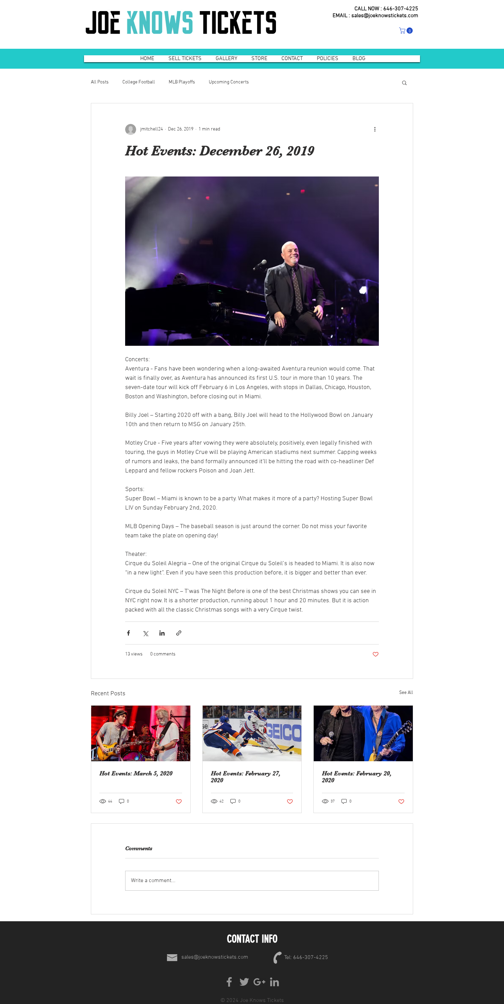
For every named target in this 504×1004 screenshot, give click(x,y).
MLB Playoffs (182, 82)
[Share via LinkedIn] (162, 633)
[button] (406, 30)
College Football (138, 82)
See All (406, 693)
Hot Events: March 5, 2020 (135, 773)
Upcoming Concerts (229, 82)
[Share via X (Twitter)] (145, 633)
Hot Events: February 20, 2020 (357, 777)
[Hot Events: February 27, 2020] (252, 733)
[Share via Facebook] (128, 633)
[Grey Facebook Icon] (229, 982)
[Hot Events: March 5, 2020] (140, 733)
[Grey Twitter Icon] (244, 982)
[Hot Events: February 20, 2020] (363, 733)
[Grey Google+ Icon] (259, 982)
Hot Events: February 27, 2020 (245, 777)
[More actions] (375, 129)
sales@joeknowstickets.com (384, 15)
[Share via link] (179, 633)
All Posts (100, 82)
